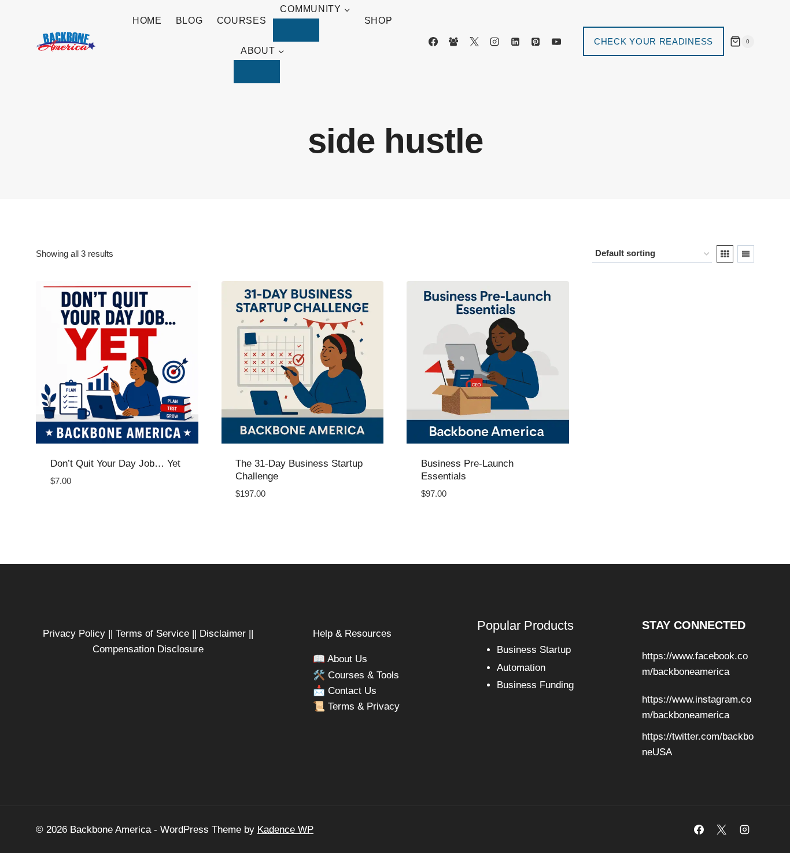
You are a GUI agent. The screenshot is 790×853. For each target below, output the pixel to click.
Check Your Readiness (653, 41)
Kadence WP (285, 829)
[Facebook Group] (453, 41)
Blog (189, 20)
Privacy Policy (74, 633)
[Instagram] (494, 41)
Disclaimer (223, 633)
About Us (347, 658)
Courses (242, 20)
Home (147, 20)
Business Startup (534, 649)
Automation (521, 667)
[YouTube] (556, 41)
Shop (378, 20)
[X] (474, 41)
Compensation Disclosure (148, 649)
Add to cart (80, 516)
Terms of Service (152, 633)
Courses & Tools (363, 675)
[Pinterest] (535, 41)
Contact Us (352, 690)
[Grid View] (725, 254)
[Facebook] (433, 41)
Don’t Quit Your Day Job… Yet (115, 463)
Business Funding (535, 685)
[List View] (745, 254)
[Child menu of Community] (296, 30)
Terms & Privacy (364, 706)
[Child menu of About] (257, 71)
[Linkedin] (515, 41)
